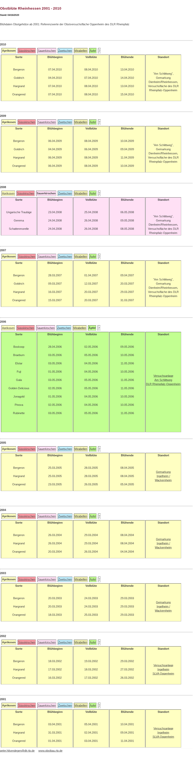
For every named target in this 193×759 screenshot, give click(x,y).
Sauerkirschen (47, 50)
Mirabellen (80, 50)
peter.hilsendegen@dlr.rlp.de (17, 750)
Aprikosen (8, 193)
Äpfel (93, 50)
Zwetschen (65, 50)
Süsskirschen (26, 50)
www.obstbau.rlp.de (50, 750)
